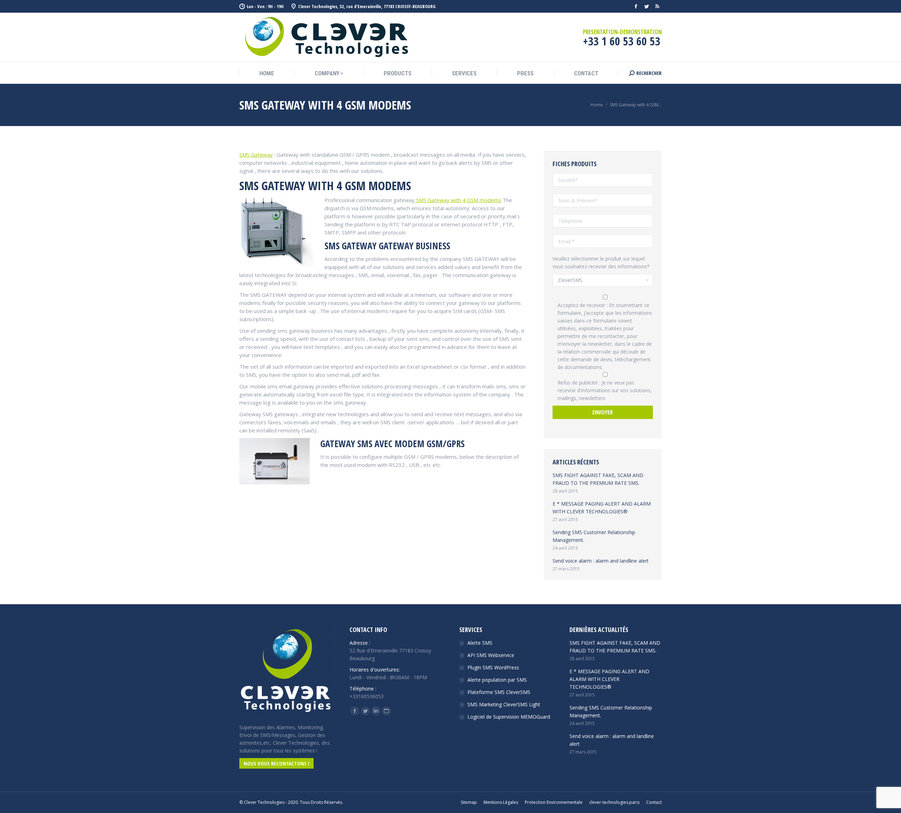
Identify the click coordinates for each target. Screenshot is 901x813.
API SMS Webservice (490, 655)
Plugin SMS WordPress (493, 667)
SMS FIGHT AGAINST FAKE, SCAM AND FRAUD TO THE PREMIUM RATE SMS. (598, 479)
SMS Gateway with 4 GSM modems (458, 200)
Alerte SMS (479, 642)
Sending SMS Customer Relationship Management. (594, 536)
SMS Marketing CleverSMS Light (503, 704)
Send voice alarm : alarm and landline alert (601, 560)
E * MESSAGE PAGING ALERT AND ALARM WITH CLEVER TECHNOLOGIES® (602, 507)
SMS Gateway (256, 154)
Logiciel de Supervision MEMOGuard (508, 716)
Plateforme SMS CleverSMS (498, 692)
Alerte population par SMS (497, 679)
